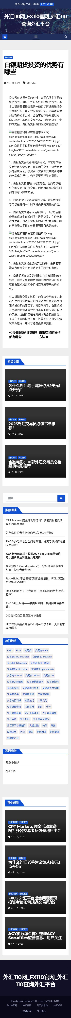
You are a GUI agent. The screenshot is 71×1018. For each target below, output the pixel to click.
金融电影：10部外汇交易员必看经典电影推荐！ (34, 464)
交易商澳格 (13, 694)
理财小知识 (12, 762)
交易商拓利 (53, 681)
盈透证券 (11, 731)
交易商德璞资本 (35, 681)
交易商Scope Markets (42, 669)
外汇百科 (11, 719)
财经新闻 (41, 731)
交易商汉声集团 (50, 688)
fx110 (56, 1001)
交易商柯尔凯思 (30, 688)
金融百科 (22, 381)
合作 (48, 706)
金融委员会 (13, 738)
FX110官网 (11, 1005)
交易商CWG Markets (18, 656)
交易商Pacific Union (17, 669)
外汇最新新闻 (14, 713)
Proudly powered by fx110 (23, 1001)
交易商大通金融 (15, 681)
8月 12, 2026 (18, 908)
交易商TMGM (32, 675)
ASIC (9, 650)
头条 (44, 725)
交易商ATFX (41, 650)
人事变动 (42, 700)
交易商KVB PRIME (40, 663)
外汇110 (11, 771)
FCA (18, 650)
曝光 (53, 725)
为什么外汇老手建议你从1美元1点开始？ (34, 387)
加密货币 (29, 706)
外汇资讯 (22, 458)
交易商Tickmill (14, 675)
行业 (22, 731)
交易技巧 (29, 700)
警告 (31, 731)
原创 (40, 706)
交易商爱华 (28, 694)
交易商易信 (13, 688)
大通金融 (34, 725)
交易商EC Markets (42, 656)
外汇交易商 (13, 822)
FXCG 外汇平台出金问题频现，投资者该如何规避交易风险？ (34, 900)
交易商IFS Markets (17, 663)
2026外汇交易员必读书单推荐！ (31, 425)
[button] (66, 36)
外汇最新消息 (32, 713)
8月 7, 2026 (17, 944)
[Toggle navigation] (36, 36)
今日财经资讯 (14, 706)
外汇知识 (8, 57)
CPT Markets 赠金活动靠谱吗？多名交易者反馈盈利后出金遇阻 (34, 830)
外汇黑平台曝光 (41, 719)
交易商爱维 (43, 694)
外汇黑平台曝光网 (16, 725)
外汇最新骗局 (49, 713)
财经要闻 (54, 731)
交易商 (28, 650)
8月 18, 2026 (18, 837)
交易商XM (48, 675)
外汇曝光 (23, 822)
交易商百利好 (14, 700)
